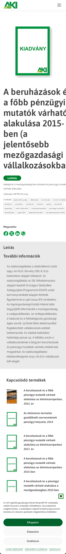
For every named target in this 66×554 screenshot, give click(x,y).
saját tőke (22, 212)
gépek (49, 204)
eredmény (19, 204)
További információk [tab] (21, 256)
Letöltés (12, 178)
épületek (8, 204)
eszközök (30, 204)
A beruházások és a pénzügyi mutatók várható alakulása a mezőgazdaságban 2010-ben (41, 485)
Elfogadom (33, 522)
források (40, 204)
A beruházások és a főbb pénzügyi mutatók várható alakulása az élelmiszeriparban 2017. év (43, 442)
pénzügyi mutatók (56, 208)
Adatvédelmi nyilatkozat (36, 549)
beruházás (46, 200)
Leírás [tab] (8, 247)
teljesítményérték (36, 212)
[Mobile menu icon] (59, 5)
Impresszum (55, 549)
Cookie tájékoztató (14, 549)
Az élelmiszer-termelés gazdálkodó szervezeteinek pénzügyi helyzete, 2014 (40, 417)
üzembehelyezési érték (55, 212)
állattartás (34, 200)
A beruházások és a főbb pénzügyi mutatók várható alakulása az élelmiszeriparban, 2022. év (43, 397)
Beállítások (33, 541)
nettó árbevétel (22, 208)
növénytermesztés (38, 208)
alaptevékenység (20, 200)
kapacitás (9, 208)
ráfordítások (10, 212)
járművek (58, 204)
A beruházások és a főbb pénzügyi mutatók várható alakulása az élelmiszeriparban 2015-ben (43, 465)
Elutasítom (33, 531)
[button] (61, 496)
